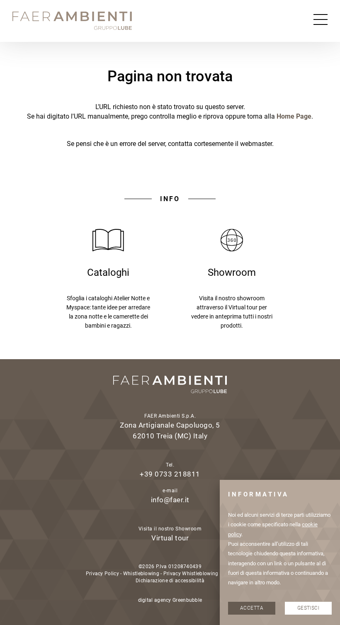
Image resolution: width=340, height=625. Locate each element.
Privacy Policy (102, 573)
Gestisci (308, 608)
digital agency (154, 600)
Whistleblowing (141, 573)
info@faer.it (170, 500)
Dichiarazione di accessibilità (170, 581)
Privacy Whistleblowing (191, 573)
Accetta (251, 608)
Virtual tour (170, 538)
